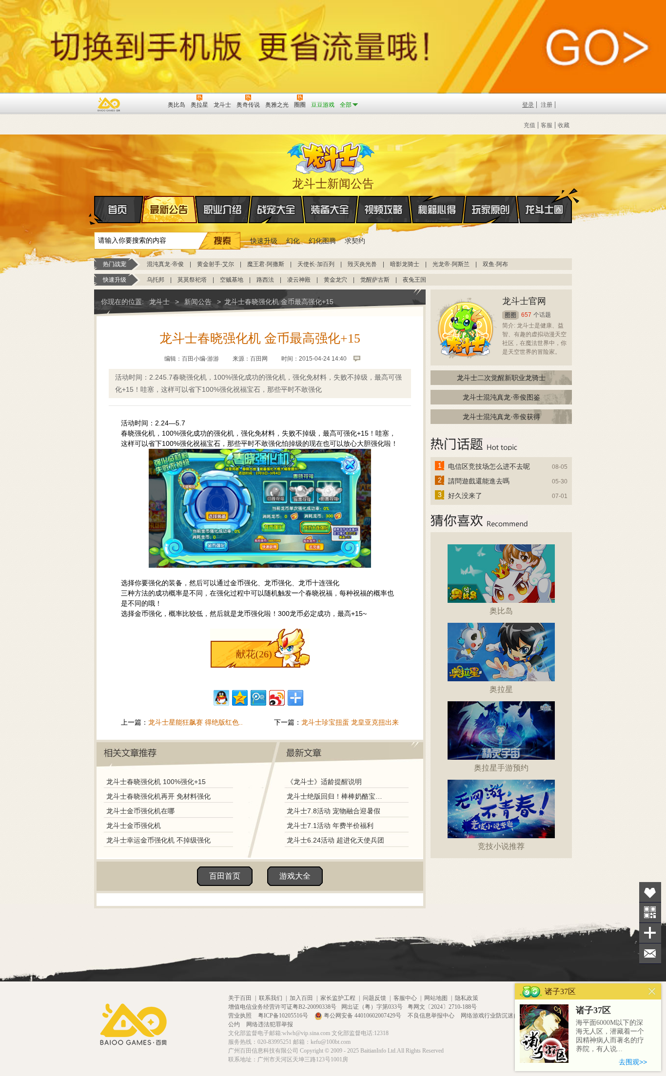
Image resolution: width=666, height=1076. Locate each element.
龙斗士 (331, 155)
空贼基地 (231, 279)
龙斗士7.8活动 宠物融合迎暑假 (333, 811)
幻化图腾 (322, 241)
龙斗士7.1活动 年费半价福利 (330, 825)
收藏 (563, 125)
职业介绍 (223, 209)
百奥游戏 (109, 104)
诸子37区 (593, 1010)
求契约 (355, 241)
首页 (118, 209)
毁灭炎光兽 (362, 264)
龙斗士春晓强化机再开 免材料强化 (158, 796)
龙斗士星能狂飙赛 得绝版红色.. (195, 722)
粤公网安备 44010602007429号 (362, 1015)
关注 (650, 912)
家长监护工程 (337, 998)
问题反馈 (374, 998)
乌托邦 (155, 279)
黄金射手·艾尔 (215, 264)
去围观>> (633, 1062)
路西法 (265, 279)
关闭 (652, 991)
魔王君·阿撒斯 (265, 264)
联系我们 (270, 998)
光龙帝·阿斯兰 (451, 264)
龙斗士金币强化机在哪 (140, 811)
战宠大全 (276, 209)
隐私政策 (466, 998)
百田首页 (224, 876)
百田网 (146, 104)
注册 (546, 104)
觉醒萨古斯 (375, 279)
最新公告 (169, 209)
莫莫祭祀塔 (192, 279)
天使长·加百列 (315, 264)
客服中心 (405, 998)
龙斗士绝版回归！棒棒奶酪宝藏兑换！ (337, 796)
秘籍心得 (437, 209)
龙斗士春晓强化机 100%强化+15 (156, 782)
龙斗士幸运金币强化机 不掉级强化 (158, 840)
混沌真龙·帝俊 (165, 264)
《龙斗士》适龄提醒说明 (324, 782)
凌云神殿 (299, 279)
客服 (546, 125)
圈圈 (510, 315)
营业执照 (240, 1015)
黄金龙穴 (335, 279)
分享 (650, 933)
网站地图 (436, 998)
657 (526, 314)
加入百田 (301, 998)
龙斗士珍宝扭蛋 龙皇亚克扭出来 (350, 722)
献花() (254, 654)
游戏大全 (295, 876)
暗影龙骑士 (404, 264)
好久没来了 (465, 496)
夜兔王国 (414, 279)
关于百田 (240, 998)
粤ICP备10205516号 (284, 1015)
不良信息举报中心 (432, 1015)
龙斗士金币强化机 (133, 825)
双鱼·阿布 (495, 264)
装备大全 (330, 209)
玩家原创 (491, 209)
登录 (528, 104)
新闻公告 (198, 302)
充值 (529, 125)
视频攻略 (383, 209)
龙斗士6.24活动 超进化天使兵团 (335, 840)
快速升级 (263, 241)
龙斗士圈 (544, 209)
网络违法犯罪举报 (269, 1024)
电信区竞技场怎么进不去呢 (489, 466)
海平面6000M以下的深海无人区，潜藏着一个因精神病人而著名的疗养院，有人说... (610, 1036)
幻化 (293, 241)
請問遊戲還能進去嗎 (478, 481)
